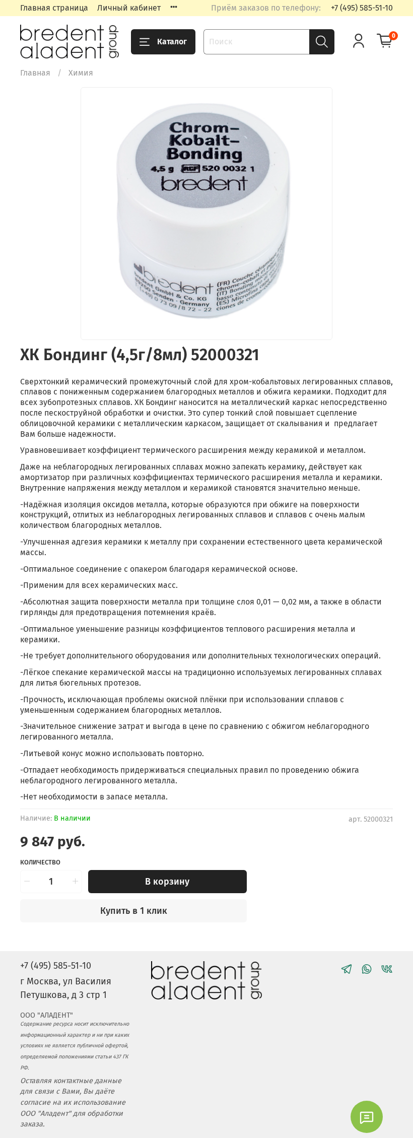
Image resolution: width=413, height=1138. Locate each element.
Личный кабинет (129, 8)
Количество (40, 862)
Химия (80, 73)
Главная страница (54, 8)
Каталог (172, 41)
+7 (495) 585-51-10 (362, 8)
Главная (35, 73)
